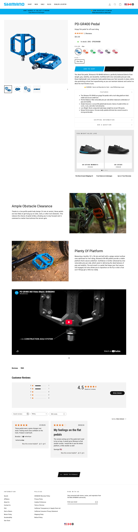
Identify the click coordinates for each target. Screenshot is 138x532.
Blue (78, 51)
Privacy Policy (38, 499)
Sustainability (8, 517)
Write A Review (117, 393)
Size (77, 57)
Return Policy (8, 514)
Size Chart (7, 520)
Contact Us (7, 505)
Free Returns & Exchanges (104, 176)
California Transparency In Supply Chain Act (47, 508)
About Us (6, 502)
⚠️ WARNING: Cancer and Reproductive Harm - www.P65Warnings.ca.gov (104, 87)
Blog (49, 4)
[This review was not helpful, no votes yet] (43, 444)
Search (6, 496)
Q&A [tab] (22, 368)
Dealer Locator (60, 4)
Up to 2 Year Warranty (124, 176)
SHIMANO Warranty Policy (42, 496)
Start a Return (8, 511)
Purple (100, 51)
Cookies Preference (40, 502)
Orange (85, 51)
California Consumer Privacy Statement (46, 511)
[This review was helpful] (40, 444)
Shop (30, 4)
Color (79, 46)
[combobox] (39, 414)
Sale (42, 4)
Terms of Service (39, 505)
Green (93, 51)
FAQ (5, 508)
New (36, 4)
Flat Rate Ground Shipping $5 (84, 176)
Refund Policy (38, 517)
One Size (80, 61)
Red (115, 51)
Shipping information (104, 120)
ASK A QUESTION (104, 125)
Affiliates (6, 499)
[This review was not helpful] (82, 453)
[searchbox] (19, 413)
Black (108, 51)
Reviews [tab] (15, 368)
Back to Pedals (70, 474)
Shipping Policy (39, 514)
